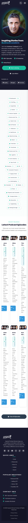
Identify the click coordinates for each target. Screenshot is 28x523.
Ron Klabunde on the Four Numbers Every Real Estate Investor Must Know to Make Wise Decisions (23, 333)
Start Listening (15, 68)
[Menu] (25, 3)
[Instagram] (15, 450)
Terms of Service (14, 515)
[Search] (20, 2)
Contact (14, 467)
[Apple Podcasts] (8, 450)
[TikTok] (19, 450)
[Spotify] (4, 450)
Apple (13, 82)
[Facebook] (23, 450)
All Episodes (15, 461)
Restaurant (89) (14, 478)
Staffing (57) (14, 481)
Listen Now (10, 308)
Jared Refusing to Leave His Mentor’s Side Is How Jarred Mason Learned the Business (5, 244)
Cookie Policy (14, 518)
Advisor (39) (14, 484)
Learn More (15, 73)
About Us (14, 464)
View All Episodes (15, 416)
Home (14, 459)
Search (14, 469)
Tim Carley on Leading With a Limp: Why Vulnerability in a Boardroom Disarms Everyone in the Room (23, 244)
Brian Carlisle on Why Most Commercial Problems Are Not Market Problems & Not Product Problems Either (14, 333)
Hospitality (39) (14, 486)
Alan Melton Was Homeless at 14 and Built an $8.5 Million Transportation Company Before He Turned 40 (5, 333)
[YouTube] (12, 450)
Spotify (6, 82)
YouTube (22, 82)
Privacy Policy (14, 512)
